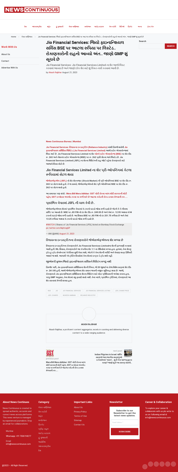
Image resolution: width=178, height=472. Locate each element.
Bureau (67, 141)
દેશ (25, 27)
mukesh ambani (69, 295)
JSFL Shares (53, 295)
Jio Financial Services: (57, 147)
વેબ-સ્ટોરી (112, 27)
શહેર (48, 27)
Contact (5, 61)
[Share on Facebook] (57, 134)
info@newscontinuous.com (18, 444)
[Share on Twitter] (63, 134)
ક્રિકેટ (130, 27)
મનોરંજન (88, 27)
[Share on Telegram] (77, 134)
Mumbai (77, 141)
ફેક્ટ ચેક (150, 27)
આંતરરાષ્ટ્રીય (37, 27)
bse (49, 291)
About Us (5, 54)
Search (142, 41)
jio (56, 291)
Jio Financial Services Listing (98, 291)
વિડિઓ (121, 27)
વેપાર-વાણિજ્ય (74, 27)
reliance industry (88, 295)
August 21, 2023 (66, 233)
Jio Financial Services (72, 291)
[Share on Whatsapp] (70, 134)
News (48, 141)
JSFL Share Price (122, 291)
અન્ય (140, 27)
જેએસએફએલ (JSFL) (56, 181)
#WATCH (50, 224)
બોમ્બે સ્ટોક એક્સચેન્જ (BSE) (108, 154)
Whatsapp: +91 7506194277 (18, 436)
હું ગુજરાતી (59, 27)
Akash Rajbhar (55, 72)
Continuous (57, 141)
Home (13, 37)
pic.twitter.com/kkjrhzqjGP (58, 228)
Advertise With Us (9, 67)
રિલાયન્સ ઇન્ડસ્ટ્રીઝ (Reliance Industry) (88, 147)
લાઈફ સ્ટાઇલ (99, 27)
